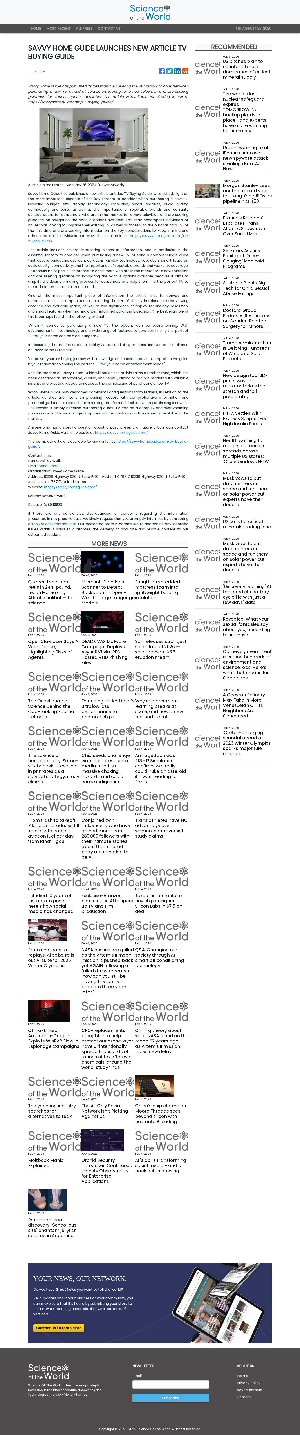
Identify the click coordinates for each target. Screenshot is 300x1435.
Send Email (48, 466)
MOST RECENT (58, 28)
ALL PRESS (84, 28)
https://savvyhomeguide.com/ (121, 432)
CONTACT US (109, 28)
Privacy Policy (248, 1382)
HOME (36, 28)
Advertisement (250, 1389)
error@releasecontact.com (52, 524)
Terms (242, 1375)
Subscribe (170, 1398)
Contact (244, 1396)
